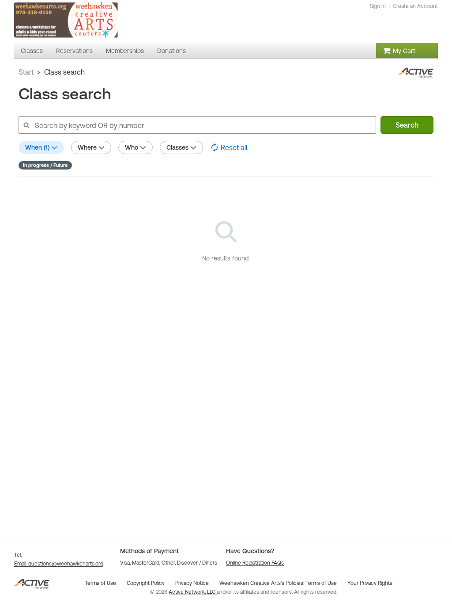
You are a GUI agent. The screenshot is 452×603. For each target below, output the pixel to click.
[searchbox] (197, 125)
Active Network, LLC (193, 592)
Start (26, 72)
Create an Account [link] (415, 6)
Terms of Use (321, 583)
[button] (58, 564)
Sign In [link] (378, 6)
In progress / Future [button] (45, 165)
